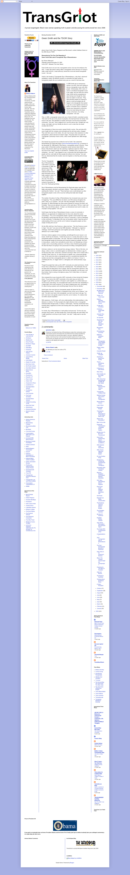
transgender (69, 321)
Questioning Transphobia (98, 674)
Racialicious (29, 375)
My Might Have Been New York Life (101, 292)
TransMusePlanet (99, 662)
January (99, 608)
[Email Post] (64, 320)
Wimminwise (29, 407)
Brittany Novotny (99, 669)
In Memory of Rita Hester (100, 369)
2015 (97, 266)
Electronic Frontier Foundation (30, 442)
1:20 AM (48, 351)
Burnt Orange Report (29, 495)
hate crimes (59, 321)
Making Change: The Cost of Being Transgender (101, 397)
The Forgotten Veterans (100, 511)
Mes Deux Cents (30, 364)
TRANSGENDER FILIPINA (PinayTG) (99, 799)
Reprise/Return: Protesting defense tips (99, 637)
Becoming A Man (100, 328)
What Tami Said (30, 405)
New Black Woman (31, 368)
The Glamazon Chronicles (30, 517)
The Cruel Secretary (28, 396)
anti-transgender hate (51, 321)
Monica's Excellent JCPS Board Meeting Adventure (101, 475)
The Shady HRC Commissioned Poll (101, 530)
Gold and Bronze (99, 572)
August (99, 593)
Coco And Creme (30, 431)
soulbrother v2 (29, 385)
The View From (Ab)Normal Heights (99, 688)
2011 (97, 275)
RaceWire (28, 373)
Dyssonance (98, 633)
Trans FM (28, 473)
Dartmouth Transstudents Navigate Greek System (101, 427)
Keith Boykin (29, 360)
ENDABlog (29, 347)
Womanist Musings (31, 409)
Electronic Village (30, 343)
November (100, 288)
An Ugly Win (100, 317)
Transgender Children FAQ (101, 392)
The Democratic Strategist (30, 470)
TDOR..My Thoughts (100, 354)
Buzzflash (28, 429)
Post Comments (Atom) (55, 361)
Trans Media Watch (100, 691)
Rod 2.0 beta (29, 379)
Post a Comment (48, 355)
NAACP (28, 452)
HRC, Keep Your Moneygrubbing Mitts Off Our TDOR (101, 381)
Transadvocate (99, 697)
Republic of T (29, 377)
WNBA (27, 486)
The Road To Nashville (100, 576)
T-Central (97, 680)
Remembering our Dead (100, 331)
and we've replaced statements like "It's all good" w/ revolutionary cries (31, 528)
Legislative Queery (31, 507)
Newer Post (45, 358)
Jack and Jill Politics (29, 352)
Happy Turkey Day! (100, 348)
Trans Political (99, 693)
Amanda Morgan (99, 654)
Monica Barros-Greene (101, 402)
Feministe (28, 349)
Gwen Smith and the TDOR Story (101, 375)
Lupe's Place (100, 405)
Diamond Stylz (98, 621)
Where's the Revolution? (101, 419)
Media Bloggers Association (30, 449)
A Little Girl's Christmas (100, 306)
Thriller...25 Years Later (100, 296)
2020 (97, 255)
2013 (97, 271)
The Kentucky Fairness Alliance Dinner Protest (100, 505)
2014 (97, 269)
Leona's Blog (98, 738)
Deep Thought (29, 342)
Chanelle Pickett (101, 351)
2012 (97, 273)
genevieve (49, 330)
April (98, 602)
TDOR (64, 321)
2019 (97, 257)
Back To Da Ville (101, 422)
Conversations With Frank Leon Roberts (30, 435)
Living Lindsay (98, 743)
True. (96, 656)
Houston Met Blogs (31, 499)
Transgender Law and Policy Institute (31, 480)
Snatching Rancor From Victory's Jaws (101, 387)
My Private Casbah (31, 366)
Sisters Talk (29, 381)
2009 (97, 280)
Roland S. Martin (30, 509)
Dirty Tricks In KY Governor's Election (100, 554)
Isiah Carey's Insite (31, 503)
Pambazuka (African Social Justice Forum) (30, 466)
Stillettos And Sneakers (98, 677)
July (98, 595)
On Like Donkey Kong (101, 457)
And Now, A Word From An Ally (100, 358)
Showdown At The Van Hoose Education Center (100, 322)
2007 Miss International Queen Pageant (101, 482)
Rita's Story (100, 371)
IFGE (27, 446)
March (99, 604)
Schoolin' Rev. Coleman (100, 314)
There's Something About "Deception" (100, 364)
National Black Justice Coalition (30, 459)
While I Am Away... (99, 744)
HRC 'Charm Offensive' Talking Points (100, 452)
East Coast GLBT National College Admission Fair (100, 490)
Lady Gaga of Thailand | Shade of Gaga (99, 777)
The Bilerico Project (29, 390)
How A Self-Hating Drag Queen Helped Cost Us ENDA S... (101, 440)
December (100, 286)
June (98, 597)
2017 (97, 262)
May (98, 599)
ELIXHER (28, 345)
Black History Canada (29, 423)
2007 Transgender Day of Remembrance (101, 540)
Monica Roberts (50, 347)
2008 (97, 282)
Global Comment (30, 444)
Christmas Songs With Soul (100, 310)
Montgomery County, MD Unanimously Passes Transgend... (101, 462)
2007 (97, 284)
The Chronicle (29, 393)
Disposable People (100, 408)
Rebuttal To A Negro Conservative (101, 499)
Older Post (85, 358)
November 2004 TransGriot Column (101, 469)
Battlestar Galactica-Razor (100, 336)
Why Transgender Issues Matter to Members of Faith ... (101, 342)
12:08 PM (48, 342)
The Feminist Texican (29, 514)
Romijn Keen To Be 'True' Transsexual (101, 434)
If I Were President (100, 585)
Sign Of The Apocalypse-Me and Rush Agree (101, 525)
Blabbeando (29, 340)
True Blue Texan (30, 520)
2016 (97, 264)
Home (65, 358)
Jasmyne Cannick (30, 355)
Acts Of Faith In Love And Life (30, 335)
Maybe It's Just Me (30, 362)
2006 (97, 611)
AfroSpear (28, 338)
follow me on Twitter (31, 328)
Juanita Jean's (29, 505)
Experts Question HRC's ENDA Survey (101, 301)
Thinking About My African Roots (101, 581)
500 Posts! (99, 495)
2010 (97, 277)
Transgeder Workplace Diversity (98, 701)
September (100, 590)
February (99, 606)
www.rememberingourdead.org (70, 143)
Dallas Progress (30, 497)
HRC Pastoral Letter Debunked (100, 446)
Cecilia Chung (99, 671)
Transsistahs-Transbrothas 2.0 (30, 483)
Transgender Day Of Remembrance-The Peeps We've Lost (101, 413)
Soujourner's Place (31, 383)
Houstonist (29, 501)
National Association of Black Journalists (30, 455)
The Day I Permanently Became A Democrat (101, 547)
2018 (97, 260)
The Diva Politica (30, 511)
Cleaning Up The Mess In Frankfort (101, 569)
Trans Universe (99, 695)
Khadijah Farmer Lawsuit (99, 519)
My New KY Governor (100, 515)
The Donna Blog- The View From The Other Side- (99, 684)
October (99, 588)
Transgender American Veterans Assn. (31, 476)
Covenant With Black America (30, 438)
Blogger (72, 862)
